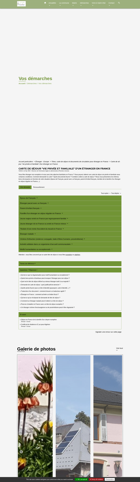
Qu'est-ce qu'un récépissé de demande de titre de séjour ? (40, 297)
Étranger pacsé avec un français (33, 203)
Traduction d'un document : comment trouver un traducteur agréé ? (43, 291)
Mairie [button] (74, 3)
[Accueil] (29, 4)
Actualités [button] (52, 3)
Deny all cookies (97, 479)
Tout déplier (116, 193)
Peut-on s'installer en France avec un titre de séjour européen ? (42, 304)
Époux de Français (28, 198)
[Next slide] (118, 451)
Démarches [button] (84, 3)
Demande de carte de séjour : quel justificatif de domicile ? (40, 285)
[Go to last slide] (21, 451)
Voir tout (119, 348)
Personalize (110, 479)
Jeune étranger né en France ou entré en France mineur (43, 224)
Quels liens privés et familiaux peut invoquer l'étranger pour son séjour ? (45, 278)
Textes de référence (27, 264)
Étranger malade (27, 234)
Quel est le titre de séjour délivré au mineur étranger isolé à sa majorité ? (45, 281)
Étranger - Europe (42, 162)
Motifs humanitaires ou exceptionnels (35, 249)
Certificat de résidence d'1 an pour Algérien (35, 324)
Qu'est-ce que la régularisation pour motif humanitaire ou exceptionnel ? (45, 275)
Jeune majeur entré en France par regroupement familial (43, 219)
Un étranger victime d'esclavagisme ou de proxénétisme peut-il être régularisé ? (48, 307)
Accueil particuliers (26, 162)
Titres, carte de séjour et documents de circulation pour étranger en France (80, 162)
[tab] (25, 187)
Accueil (22, 83)
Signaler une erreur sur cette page (108, 332)
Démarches (32, 83)
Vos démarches (45, 83)
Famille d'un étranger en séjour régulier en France (40, 213)
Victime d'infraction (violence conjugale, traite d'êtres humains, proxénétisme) (51, 239)
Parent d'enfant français (30, 208)
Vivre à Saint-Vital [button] (98, 3)
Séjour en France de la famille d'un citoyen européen (39, 319)
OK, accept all (82, 479)
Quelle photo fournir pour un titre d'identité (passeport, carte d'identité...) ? (45, 288)
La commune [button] (64, 3)
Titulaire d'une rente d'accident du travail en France (41, 229)
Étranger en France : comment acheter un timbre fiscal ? (40, 294)
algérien (77, 254)
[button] (45, 3)
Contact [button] (111, 3)
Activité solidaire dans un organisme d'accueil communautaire (45, 244)
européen (69, 254)
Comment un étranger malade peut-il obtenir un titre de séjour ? (42, 301)
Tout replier (106, 193)
